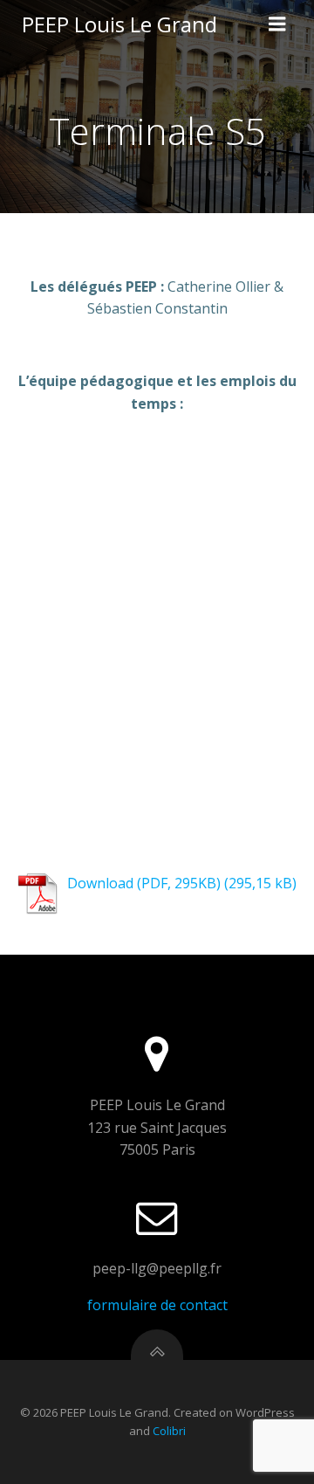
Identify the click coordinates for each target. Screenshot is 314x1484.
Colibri (169, 1431)
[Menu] (277, 24)
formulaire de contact (157, 1305)
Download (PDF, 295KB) (144, 883)
